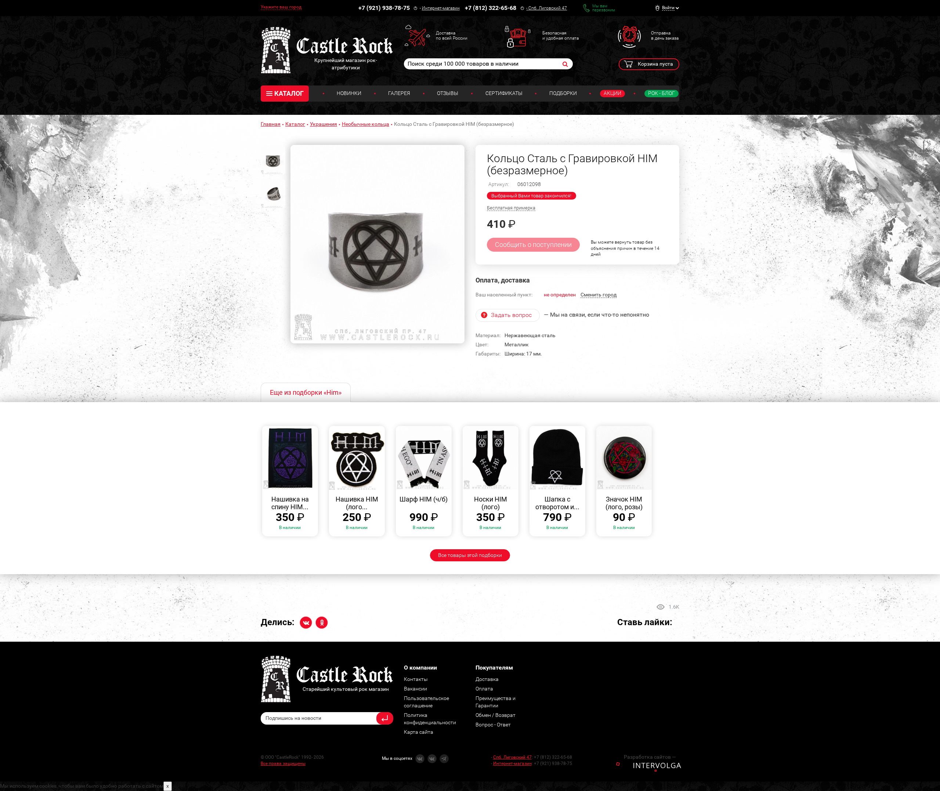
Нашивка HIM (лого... (357, 503)
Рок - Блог (661, 93)
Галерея (399, 93)
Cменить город (599, 295)
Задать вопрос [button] (511, 314)
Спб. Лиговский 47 (547, 8)
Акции (612, 93)
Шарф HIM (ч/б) (424, 499)
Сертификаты (504, 93)
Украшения (323, 124)
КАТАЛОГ (289, 93)
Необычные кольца (365, 124)
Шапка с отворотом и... (557, 503)
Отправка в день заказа (665, 35)
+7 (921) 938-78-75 (384, 7)
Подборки (563, 93)
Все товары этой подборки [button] (470, 555)
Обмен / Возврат (496, 715)
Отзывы (447, 93)
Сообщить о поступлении (533, 244)
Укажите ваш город (281, 7)
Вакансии (415, 689)
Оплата (484, 689)
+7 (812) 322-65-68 (490, 7)
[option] (377, 244)
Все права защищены (283, 763)
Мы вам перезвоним (603, 8)
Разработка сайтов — (650, 757)
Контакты (416, 679)
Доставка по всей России (451, 35)
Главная (271, 124)
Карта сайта (418, 732)
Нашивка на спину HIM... (290, 503)
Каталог (295, 124)
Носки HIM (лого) (490, 503)
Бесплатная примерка (511, 208)
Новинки (349, 93)
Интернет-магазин (441, 8)
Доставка (487, 679)
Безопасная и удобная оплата (560, 35)
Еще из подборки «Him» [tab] (305, 392)
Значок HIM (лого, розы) (624, 503)
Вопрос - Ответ (493, 725)
